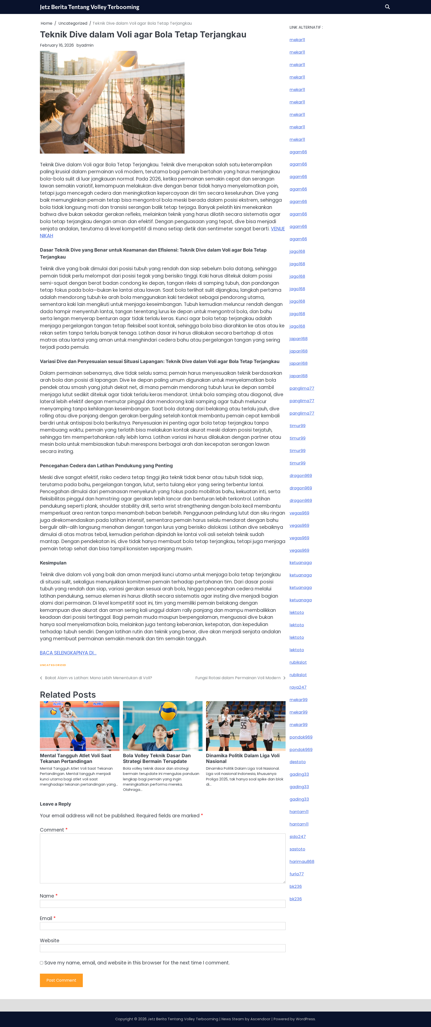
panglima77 (302, 388)
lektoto (297, 612)
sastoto (297, 849)
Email (48, 918)
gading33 (299, 774)
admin (87, 45)
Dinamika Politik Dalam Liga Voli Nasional (243, 758)
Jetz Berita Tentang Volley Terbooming (89, 6)
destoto (298, 762)
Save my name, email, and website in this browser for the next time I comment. (137, 962)
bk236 (296, 886)
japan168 (299, 338)
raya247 (298, 687)
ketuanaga (301, 562)
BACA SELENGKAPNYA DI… (68, 653)
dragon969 (301, 475)
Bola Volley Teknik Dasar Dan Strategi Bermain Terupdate (157, 758)
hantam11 (299, 812)
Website (49, 940)
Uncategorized (53, 665)
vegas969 (299, 513)
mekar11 (297, 40)
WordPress (305, 1019)
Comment (54, 830)
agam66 (298, 152)
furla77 (297, 874)
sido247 (298, 837)
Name (49, 896)
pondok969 (301, 737)
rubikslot (298, 662)
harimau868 (302, 861)
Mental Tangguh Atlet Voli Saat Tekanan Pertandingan (75, 758)
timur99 (298, 426)
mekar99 (299, 700)
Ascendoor (260, 1019)
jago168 (297, 251)
